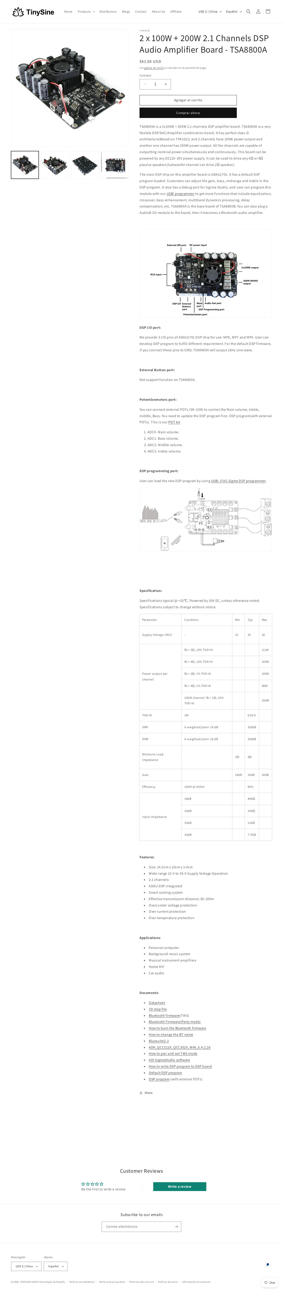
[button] (86, 11)
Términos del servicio (141, 1281)
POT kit (174, 422)
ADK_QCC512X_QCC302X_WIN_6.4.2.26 (179, 1047)
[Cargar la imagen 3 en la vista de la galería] (85, 165)
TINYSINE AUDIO (29, 1281)
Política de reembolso (82, 1281)
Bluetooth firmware (164, 1015)
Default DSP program (165, 1072)
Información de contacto (196, 1281)
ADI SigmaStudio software (169, 1060)
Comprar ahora (188, 113)
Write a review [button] (179, 1186)
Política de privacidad (112, 1281)
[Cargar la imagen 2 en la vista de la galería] (55, 165)
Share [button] (149, 1093)
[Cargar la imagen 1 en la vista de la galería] (25, 165)
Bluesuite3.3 (159, 1041)
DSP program (159, 1079)
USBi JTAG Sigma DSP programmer (238, 481)
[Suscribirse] (176, 1227)
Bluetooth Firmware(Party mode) (175, 1021)
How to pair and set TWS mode (173, 1053)
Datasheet (157, 1002)
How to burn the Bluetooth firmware (177, 1028)
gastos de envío (154, 67)
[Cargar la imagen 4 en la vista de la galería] (114, 165)
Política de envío (168, 1281)
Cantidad (145, 75)
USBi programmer (181, 193)
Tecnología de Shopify (52, 1281)
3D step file (158, 1009)
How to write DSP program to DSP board (180, 1066)
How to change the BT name (171, 1034)
